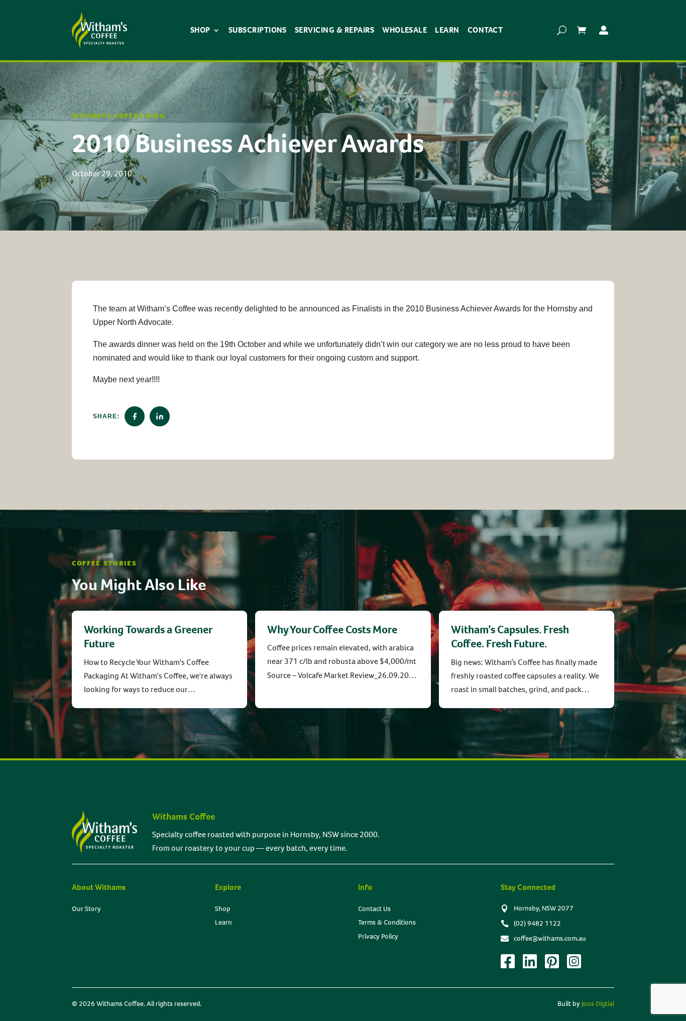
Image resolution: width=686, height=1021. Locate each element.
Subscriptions (257, 30)
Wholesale (404, 30)
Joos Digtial (598, 1003)
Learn (447, 30)
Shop (200, 30)
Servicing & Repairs (334, 30)
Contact (485, 30)
